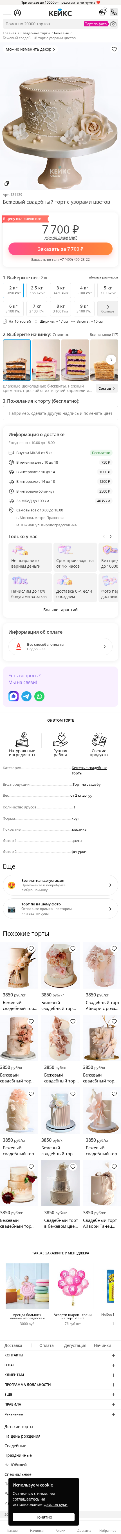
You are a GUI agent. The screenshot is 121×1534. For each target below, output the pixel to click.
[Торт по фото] (113, 24)
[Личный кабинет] (17, 13)
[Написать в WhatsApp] (39, 696)
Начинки (102, 1345)
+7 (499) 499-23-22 (75, 259)
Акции (60, 1530)
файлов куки (56, 1504)
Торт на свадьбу (87, 784)
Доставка (13, 1345)
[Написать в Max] (13, 696)
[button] (111, 360)
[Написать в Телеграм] (26, 696)
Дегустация (75, 1345)
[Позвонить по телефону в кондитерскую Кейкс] (114, 12)
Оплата (46, 1345)
